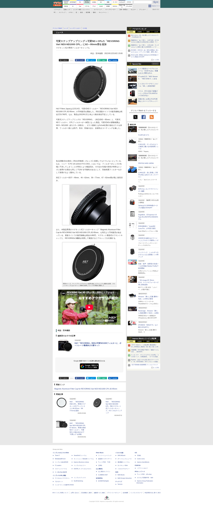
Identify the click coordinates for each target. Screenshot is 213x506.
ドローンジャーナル (61, 469)
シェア (81, 60)
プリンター (142, 9)
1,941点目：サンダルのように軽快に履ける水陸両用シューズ (148, 146)
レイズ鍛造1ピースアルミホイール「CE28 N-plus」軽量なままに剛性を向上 (148, 71)
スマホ (71, 12)
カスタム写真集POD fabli (145, 477)
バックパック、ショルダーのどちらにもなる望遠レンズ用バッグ (148, 254)
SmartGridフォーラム (80, 455)
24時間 (139, 32)
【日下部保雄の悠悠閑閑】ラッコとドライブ (144, 364)
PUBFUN (137, 465)
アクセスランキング (139, 29)
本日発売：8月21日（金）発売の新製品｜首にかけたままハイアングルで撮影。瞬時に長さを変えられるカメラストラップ (145, 52)
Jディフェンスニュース (125, 459)
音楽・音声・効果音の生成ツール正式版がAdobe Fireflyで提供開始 (148, 266)
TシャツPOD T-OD (104, 462)
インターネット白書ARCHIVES (64, 485)
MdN (116, 472)
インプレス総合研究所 (61, 462)
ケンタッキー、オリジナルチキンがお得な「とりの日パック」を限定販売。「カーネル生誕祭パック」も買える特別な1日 (145, 356)
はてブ (92, 60)
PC (55, 12)
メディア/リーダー (110, 9)
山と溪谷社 (99, 469)
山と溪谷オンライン (104, 471)
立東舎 (100, 465)
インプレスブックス (80, 477)
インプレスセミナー (80, 465)
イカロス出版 (119, 452)
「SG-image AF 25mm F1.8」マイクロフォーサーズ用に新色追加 (148, 282)
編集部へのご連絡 (99, 492)
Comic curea (141, 459)
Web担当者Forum (60, 459)
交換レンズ (67, 9)
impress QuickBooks (143, 462)
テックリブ (118, 481)
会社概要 (125, 492)
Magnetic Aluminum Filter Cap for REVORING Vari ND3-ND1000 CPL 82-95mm (85, 389)
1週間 (148, 32)
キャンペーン (103, 12)
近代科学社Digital (103, 481)
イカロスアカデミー (124, 469)
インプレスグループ (136, 492)
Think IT (57, 455)
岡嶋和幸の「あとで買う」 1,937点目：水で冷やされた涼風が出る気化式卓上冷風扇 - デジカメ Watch (145, 42)
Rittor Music (100, 452)
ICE (136, 452)
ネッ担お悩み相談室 (61, 472)
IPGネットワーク (140, 471)
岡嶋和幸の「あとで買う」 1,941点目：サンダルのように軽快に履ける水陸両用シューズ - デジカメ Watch (145, 47)
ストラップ (62, 12)
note (103, 60)
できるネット (59, 481)
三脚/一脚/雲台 (123, 9)
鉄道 (81, 12)
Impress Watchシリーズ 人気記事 (144, 338)
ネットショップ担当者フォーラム (84, 459)
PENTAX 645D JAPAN (146, 163)
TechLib (120, 484)
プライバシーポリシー (113, 492)
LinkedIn (114, 60)
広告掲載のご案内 (86, 492)
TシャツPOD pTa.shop (144, 474)
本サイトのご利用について (60, 492)
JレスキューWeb (123, 465)
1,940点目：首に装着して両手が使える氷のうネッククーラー (148, 175)
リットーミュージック (104, 455)
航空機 (88, 12)
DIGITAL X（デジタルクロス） (83, 469)
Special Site (136, 64)
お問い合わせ (75, 492)
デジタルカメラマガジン (62, 478)
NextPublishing (78, 481)
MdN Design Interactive (125, 478)
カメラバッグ (98, 9)
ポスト (65, 60)
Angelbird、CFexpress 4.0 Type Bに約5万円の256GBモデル (148, 217)
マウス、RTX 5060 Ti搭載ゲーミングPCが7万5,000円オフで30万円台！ (148, 93)
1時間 (131, 32)
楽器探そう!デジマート (105, 459)
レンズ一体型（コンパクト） (82, 9)
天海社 (139, 455)
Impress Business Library (81, 462)
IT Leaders (58, 465)
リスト (72, 60)
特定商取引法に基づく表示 (153, 492)
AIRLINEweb (121, 455)
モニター (133, 9)
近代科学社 (99, 478)
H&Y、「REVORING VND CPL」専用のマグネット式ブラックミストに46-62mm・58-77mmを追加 (78, 406)
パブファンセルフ (142, 468)
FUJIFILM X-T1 (143, 135)
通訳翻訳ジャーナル (124, 462)
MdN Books (121, 475)
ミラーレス (57, 9)
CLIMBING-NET (103, 475)
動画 (94, 12)
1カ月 (156, 32)
